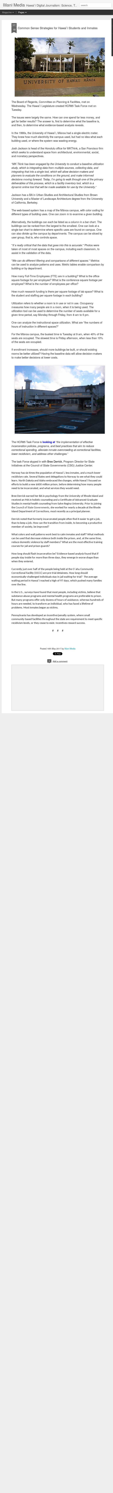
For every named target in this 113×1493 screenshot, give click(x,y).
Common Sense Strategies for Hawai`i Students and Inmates (58, 28)
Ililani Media (69, 648)
